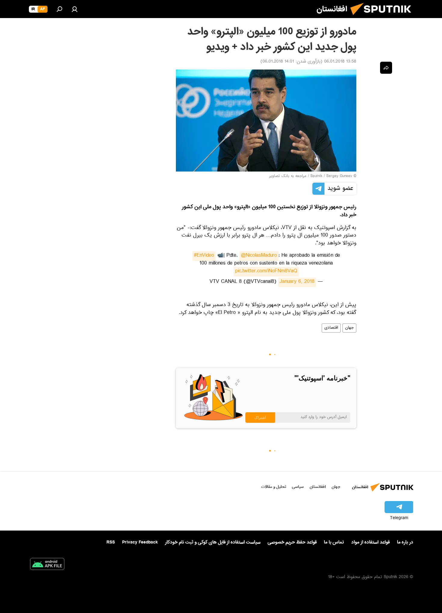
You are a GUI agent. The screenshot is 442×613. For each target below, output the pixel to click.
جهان (349, 328)
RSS (110, 542)
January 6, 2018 (297, 282)
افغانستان (318, 486)
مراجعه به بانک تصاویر (287, 176)
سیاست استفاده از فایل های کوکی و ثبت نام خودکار (212, 542)
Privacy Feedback (140, 542)
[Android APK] (47, 565)
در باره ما (405, 542)
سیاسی (298, 486)
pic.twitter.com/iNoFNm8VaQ (266, 272)
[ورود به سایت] (75, 9)
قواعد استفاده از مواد (370, 542)
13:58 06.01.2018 (340, 62)
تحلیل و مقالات (273, 486)
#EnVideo (204, 256)
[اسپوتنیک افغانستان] (383, 17)
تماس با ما (334, 542)
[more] (386, 68)
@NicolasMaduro (259, 256)
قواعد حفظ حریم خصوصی (292, 542)
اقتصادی (331, 328)
